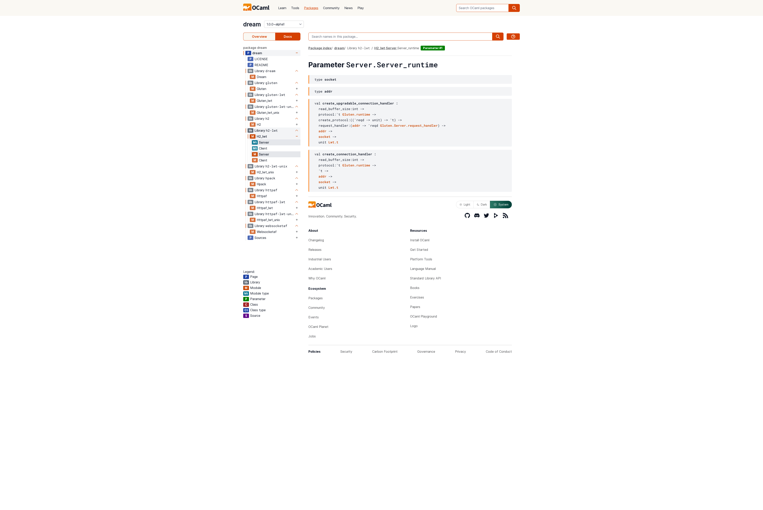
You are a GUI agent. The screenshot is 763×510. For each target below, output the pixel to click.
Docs (288, 37)
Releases (314, 250)
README (261, 65)
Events (313, 317)
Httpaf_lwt (265, 208)
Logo (414, 326)
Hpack (261, 184)
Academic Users (320, 269)
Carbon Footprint (385, 352)
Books (414, 288)
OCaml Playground (423, 316)
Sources (260, 238)
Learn (282, 8)
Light (467, 204)
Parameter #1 (433, 48)
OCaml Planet (318, 327)
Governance (426, 352)
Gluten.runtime (356, 114)
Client (263, 148)
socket (324, 136)
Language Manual (423, 269)
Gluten (261, 89)
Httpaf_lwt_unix (268, 220)
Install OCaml (419, 240)
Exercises (417, 297)
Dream (261, 77)
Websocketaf (267, 232)
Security (346, 352)
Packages (311, 8)
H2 (259, 125)
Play (360, 8)
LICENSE (261, 59)
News (348, 8)
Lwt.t (333, 142)
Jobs (312, 336)
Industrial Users (319, 259)
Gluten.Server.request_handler (409, 125)
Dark (484, 204)
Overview (259, 37)
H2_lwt (262, 136)
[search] (514, 8)
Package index (319, 48)
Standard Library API (425, 278)
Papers (415, 307)
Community (331, 8)
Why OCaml (316, 278)
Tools (295, 8)
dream (252, 24)
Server (264, 142)
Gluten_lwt (264, 101)
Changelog (316, 240)
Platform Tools (421, 259)
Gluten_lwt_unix (268, 113)
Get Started (419, 250)
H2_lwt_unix (265, 172)
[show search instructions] (513, 36)
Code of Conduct (499, 352)
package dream (255, 48)
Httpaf (262, 196)
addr (356, 125)
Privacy (460, 352)
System (503, 204)
